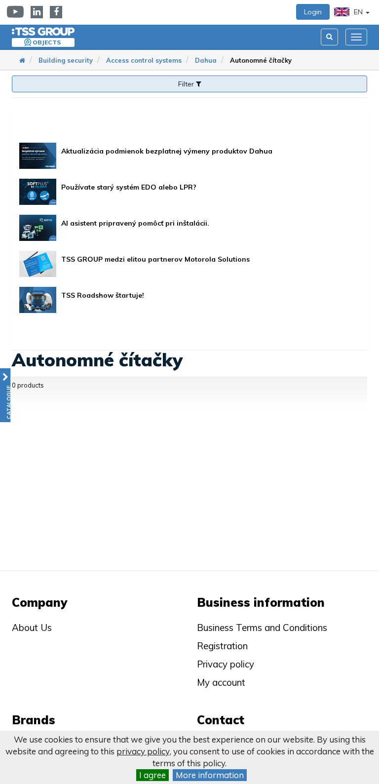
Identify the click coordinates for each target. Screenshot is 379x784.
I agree (152, 775)
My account (221, 682)
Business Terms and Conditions (262, 627)
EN (358, 11)
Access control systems (144, 60)
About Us (32, 627)
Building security (65, 60)
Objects (47, 42)
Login (313, 11)
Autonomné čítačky (261, 60)
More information (210, 775)
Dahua (206, 60)
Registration (222, 646)
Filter (187, 83)
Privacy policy (225, 664)
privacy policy (143, 751)
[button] (5, 395)
